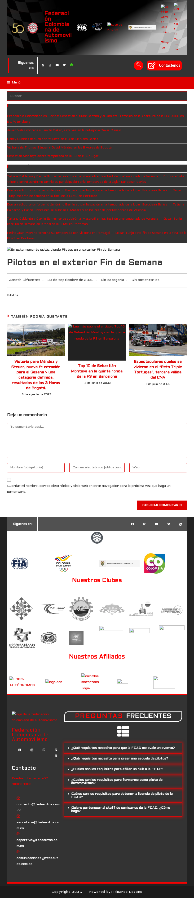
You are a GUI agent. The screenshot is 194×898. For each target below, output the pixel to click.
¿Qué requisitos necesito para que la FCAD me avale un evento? (123, 748)
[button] (123, 748)
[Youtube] (57, 65)
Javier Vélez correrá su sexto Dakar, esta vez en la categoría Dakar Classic (64, 130)
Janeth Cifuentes (24, 280)
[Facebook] (43, 65)
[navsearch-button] (138, 65)
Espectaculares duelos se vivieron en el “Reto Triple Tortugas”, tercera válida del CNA (158, 369)
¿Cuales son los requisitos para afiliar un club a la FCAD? (117, 769)
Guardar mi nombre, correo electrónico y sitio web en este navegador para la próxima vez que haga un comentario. (89, 488)
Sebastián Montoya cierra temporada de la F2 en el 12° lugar (53, 156)
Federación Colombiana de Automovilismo (58, 27)
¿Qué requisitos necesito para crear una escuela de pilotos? (119, 758)
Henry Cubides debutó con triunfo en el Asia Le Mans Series (52, 139)
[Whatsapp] (71, 65)
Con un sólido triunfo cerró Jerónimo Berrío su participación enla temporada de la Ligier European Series (87, 190)
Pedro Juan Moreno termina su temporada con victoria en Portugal (58, 233)
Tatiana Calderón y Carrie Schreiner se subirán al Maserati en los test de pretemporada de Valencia (82, 176)
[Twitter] (64, 65)
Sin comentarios (146, 280)
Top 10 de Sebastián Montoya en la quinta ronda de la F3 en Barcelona (97, 371)
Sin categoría (112, 280)
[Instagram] (50, 65)
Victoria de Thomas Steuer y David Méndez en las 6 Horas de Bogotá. (60, 147)
